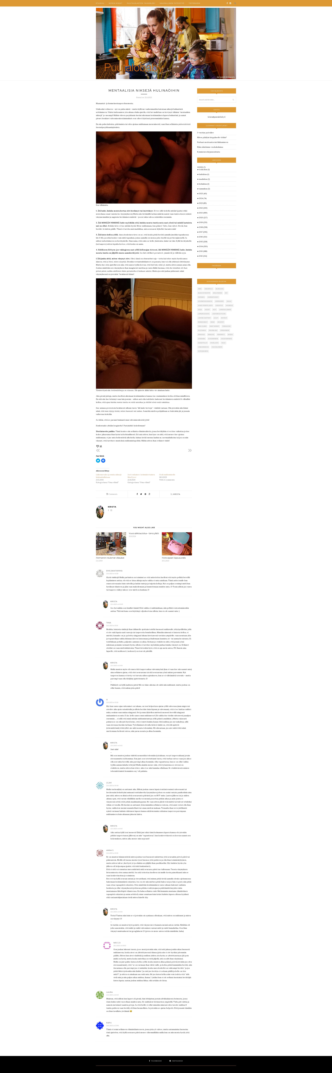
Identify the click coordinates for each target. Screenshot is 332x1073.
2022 (203, 208)
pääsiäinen (224, 330)
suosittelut (202, 343)
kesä (200, 309)
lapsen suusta (203, 313)
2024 (203, 198)
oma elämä (202, 326)
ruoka (230, 334)
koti (214, 309)
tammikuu (204, 189)
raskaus (211, 334)
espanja (201, 297)
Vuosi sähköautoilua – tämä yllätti (144, 533)
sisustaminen (226, 338)
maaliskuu (204, 179)
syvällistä (214, 343)
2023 (203, 203)
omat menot (214, 326)
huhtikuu (204, 174)
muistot (221, 322)
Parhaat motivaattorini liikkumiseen (212, 142)
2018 (203, 227)
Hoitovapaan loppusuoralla (174, 558)
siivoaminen (213, 338)
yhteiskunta (203, 351)
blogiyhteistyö (204, 293)
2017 (203, 232)
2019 (203, 222)
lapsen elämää (225, 309)
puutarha (202, 330)
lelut (216, 318)
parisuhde (226, 326)
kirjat (207, 309)
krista (176, 494)
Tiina (108, 623)
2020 (203, 217)
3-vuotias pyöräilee (205, 132)
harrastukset (213, 297)
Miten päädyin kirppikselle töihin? (212, 137)
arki (200, 289)
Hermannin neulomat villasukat (110, 558)
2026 (202, 167)
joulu (229, 301)
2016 (203, 237)
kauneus (229, 305)
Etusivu (100, 3)
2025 (203, 193)
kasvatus (219, 305)
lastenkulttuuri (219, 313)
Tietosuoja (194, 3)
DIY (226, 293)
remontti (221, 334)
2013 (203, 251)
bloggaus (219, 289)
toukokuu (204, 169)
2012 (203, 256)
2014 (203, 246)
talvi (223, 343)
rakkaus (201, 334)
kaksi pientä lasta (205, 305)
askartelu (209, 289)
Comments (111, 494)
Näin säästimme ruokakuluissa (210, 147)
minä (213, 322)
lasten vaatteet (204, 318)
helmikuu (204, 184)
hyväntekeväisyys (205, 301)
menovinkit (203, 322)
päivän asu (213, 330)
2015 (203, 241)
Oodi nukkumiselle (167, 474)
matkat (224, 318)
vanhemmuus (203, 347)
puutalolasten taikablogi (141, 3)
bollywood (217, 293)
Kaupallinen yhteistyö (172, 3)
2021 (203, 213)
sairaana (201, 338)
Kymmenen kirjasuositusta (208, 152)
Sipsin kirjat (115, 3)
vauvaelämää (217, 347)
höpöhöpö (219, 301)
